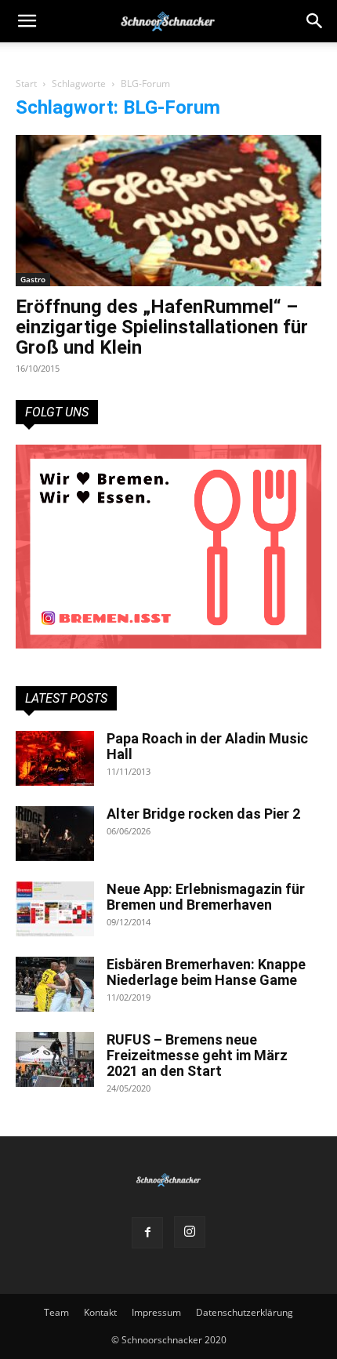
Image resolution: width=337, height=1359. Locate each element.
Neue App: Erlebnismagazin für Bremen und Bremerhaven (206, 897)
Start (26, 83)
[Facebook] (147, 1232)
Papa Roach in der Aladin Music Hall (207, 746)
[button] (315, 21)
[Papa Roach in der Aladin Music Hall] (55, 758)
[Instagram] (189, 1232)
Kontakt (100, 1312)
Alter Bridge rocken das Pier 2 (203, 813)
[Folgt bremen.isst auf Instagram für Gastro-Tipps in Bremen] (168, 547)
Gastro (32, 279)
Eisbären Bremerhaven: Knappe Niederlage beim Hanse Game (206, 972)
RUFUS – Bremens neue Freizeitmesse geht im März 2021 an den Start (197, 1055)
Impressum (156, 1312)
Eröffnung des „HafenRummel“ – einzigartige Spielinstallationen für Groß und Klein (162, 327)
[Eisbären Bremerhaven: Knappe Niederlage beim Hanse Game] (55, 984)
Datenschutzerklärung (244, 1312)
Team (56, 1312)
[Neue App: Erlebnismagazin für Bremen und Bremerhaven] (55, 908)
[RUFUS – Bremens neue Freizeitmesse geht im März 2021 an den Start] (55, 1059)
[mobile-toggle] (27, 21)
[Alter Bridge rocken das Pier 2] (55, 833)
